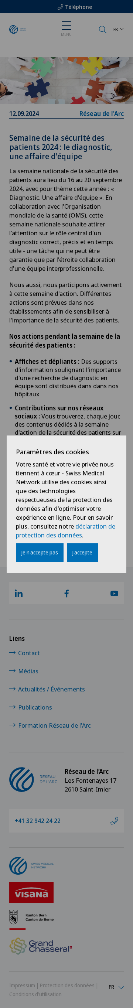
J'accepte (82, 552)
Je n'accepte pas (39, 552)
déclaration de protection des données (65, 530)
